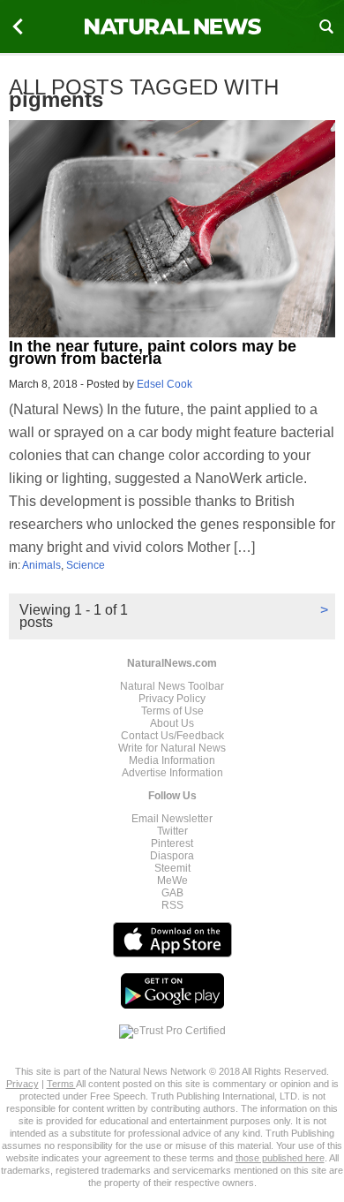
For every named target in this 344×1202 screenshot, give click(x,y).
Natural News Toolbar (172, 686)
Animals (41, 565)
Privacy (22, 1083)
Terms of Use (172, 711)
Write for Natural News (172, 748)
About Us (172, 723)
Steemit (172, 868)
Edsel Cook (164, 384)
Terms (61, 1083)
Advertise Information (172, 773)
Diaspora (172, 856)
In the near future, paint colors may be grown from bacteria (152, 352)
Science (85, 565)
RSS (172, 905)
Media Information (172, 760)
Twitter (172, 831)
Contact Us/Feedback (172, 736)
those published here (280, 1158)
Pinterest (172, 843)
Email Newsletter (172, 819)
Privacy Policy (172, 698)
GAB (172, 893)
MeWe (172, 880)
